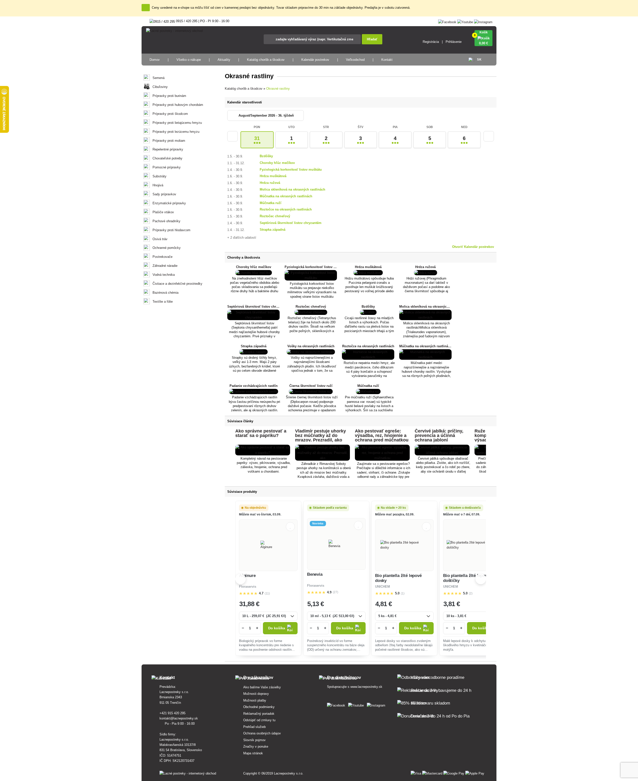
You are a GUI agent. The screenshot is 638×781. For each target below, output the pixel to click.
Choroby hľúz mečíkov (277, 163)
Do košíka (276, 628)
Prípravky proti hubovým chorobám (178, 105)
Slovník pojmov (254, 740)
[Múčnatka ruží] (368, 391)
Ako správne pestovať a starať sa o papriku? (260, 433)
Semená (158, 78)
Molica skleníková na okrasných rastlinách (292, 189)
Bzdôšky (266, 156)
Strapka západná (272, 229)
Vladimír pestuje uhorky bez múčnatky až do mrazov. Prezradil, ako (320, 435)
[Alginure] (268, 545)
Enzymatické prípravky (169, 203)
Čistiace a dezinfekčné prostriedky (177, 283)
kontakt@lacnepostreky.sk (179, 718)
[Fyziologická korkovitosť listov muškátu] (311, 278)
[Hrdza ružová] (425, 273)
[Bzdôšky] (368, 312)
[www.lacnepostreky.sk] (337, 704)
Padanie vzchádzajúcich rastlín (254, 386)
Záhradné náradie (165, 266)
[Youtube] (465, 21)
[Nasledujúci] (488, 136)
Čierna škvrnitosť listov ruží (310, 386)
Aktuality (224, 60)
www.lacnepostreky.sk (366, 687)
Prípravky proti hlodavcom (171, 230)
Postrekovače (162, 257)
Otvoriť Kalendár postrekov (473, 247)
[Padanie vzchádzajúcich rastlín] (253, 391)
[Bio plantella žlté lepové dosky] (404, 545)
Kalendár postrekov (315, 60)
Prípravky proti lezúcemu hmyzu (176, 132)
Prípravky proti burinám (169, 96)
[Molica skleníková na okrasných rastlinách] (425, 317)
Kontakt (387, 60)
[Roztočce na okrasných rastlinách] (368, 357)
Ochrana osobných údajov (262, 733)
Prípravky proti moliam (169, 140)
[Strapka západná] (253, 352)
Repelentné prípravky (168, 149)
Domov (155, 60)
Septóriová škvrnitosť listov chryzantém (290, 223)
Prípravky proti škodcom (170, 114)
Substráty (159, 176)
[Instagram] (483, 21)
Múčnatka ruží (270, 203)
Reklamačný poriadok (258, 713)
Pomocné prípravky (167, 167)
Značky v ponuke (255, 746)
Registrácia (431, 42)
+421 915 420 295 (173, 713)
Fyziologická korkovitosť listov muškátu (291, 169)
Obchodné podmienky (259, 707)
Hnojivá (158, 185)
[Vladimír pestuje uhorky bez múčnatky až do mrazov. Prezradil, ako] (322, 458)
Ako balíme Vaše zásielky (262, 687)
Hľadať (372, 39)
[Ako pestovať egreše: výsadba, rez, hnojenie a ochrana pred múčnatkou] (382, 458)
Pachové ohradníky (166, 221)
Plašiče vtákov (163, 212)
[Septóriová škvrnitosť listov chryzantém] (253, 317)
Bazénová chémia (165, 292)
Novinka (317, 523)
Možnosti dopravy (256, 694)
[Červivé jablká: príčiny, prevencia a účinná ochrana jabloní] (442, 453)
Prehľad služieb (254, 727)
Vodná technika (164, 275)
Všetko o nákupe (188, 60)
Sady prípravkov (164, 194)
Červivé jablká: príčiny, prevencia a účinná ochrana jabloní (439, 435)
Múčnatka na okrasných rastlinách (286, 196)
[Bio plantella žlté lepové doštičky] (472, 545)
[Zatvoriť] (146, 7)
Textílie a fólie (163, 301)
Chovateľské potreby (167, 158)
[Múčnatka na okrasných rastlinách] (425, 357)
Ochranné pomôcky (167, 248)
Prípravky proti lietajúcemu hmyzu (177, 123)
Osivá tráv (160, 239)
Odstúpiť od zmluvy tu (259, 720)
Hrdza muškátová (273, 176)
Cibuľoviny (160, 87)
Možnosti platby (254, 700)
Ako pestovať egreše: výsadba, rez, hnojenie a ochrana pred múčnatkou (381, 435)
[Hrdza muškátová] (368, 273)
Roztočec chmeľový (275, 216)
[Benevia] (336, 544)
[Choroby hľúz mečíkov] (253, 273)
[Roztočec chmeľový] (310, 312)
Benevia (314, 574)
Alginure (247, 575)
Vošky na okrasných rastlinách (310, 346)
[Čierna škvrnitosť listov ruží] (311, 391)
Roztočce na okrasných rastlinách (286, 209)
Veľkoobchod (355, 60)
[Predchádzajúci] (232, 136)
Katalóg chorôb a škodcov (266, 60)
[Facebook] (447, 21)
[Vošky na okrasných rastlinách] (311, 352)
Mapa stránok (253, 753)
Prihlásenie (454, 42)
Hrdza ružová (270, 183)
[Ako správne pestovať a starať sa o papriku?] (262, 453)
